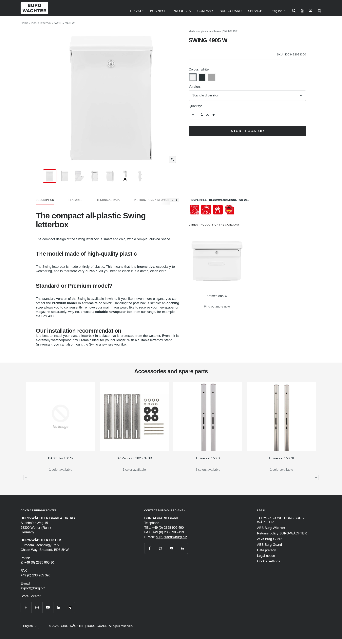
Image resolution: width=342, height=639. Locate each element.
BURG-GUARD (231, 11)
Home (24, 23)
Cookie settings (268, 561)
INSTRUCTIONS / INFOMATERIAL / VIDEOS (161, 200)
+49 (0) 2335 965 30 (39, 562)
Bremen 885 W (216, 296)
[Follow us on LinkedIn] (58, 607)
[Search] (294, 11)
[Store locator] (302, 11)
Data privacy (266, 550)
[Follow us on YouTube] (47, 607)
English (277, 11)
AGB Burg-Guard (269, 539)
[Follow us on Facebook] (26, 607)
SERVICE (255, 11)
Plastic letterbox (41, 23)
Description (45, 200)
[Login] (310, 11)
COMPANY (205, 11)
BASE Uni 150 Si (60, 458)
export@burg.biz (33, 588)
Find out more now (217, 306)
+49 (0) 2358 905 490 (168, 527)
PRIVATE (137, 11)
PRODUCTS (182, 11)
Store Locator (31, 596)
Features (75, 200)
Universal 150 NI (281, 458)
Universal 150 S (208, 458)
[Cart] (319, 11)
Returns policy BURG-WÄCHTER (282, 533)
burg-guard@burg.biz (171, 537)
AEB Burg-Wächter (271, 528)
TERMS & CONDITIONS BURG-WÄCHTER (281, 520)
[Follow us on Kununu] (69, 607)
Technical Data (108, 200)
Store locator (247, 131)
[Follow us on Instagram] (36, 607)
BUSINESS (158, 11)
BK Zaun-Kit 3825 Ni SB (134, 458)
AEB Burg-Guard (269, 545)
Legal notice (266, 556)
